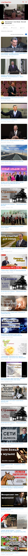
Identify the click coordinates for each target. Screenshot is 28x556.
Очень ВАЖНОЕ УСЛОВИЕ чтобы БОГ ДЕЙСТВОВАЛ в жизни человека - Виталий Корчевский (14, 54)
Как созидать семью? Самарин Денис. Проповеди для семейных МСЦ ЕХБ (13, 313)
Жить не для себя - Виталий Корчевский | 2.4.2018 (12, 140)
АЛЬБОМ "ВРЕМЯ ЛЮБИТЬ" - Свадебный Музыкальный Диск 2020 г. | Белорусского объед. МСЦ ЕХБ (13, 531)
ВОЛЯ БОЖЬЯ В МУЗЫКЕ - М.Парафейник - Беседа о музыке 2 (13, 465)
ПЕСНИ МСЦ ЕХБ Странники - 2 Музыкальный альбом (13, 291)
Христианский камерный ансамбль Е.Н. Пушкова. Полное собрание (12, 227)
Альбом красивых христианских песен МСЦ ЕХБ (12, 161)
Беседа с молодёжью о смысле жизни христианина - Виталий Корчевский (12, 98)
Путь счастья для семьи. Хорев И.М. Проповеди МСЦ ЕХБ (13, 249)
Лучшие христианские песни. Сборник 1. (10, 552)
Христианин (3, 25)
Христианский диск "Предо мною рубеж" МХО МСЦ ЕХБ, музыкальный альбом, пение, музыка (13, 379)
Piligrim (2, 163)
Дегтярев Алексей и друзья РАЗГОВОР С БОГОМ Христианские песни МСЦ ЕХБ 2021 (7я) (12, 183)
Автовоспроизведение (17, 34)
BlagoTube (7, 2)
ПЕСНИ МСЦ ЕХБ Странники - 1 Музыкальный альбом (13, 422)
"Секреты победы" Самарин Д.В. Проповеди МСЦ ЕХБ (13, 270)
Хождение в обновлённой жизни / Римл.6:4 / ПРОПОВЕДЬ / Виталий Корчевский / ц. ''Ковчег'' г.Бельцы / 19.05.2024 (12, 76)
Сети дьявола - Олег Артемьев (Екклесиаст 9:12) (12, 443)
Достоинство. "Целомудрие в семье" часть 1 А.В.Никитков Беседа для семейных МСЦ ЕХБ (11, 335)
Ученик (2, 78)
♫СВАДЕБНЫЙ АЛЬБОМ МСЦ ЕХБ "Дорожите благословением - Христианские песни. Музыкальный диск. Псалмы (13, 357)
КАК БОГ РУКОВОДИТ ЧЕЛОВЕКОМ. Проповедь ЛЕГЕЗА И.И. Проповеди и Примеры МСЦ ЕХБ (12, 487)
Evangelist (3, 207)
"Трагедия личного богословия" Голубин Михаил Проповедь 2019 (12, 401)
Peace (2, 185)
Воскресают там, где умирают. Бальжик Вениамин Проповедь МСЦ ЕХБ (12, 509)
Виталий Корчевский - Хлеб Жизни (9, 119)
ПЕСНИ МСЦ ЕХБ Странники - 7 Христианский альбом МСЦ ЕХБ (14, 205)
